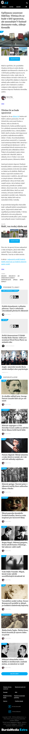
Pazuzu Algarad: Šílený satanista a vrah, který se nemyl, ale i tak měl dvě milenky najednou (15, 457)
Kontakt (5, 692)
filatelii (13, 725)
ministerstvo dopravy (8, 278)
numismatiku (19, 725)
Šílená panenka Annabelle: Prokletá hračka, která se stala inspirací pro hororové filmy (14, 515)
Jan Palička (8, 314)
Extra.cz (13, 722)
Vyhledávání (27, 3)
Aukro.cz (14, 724)
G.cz (16, 718)
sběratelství (8, 725)
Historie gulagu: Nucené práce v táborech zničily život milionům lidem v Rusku (15, 486)
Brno (21, 279)
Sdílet (2, 103)
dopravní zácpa (6, 279)
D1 (18, 276)
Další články (14, 673)
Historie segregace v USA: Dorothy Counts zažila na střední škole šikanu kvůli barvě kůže (15, 428)
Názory (18, 7)
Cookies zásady (19, 701)
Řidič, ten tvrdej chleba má (14, 226)
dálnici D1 (16, 116)
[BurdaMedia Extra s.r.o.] (14, 730)
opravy (4, 281)
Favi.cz (19, 722)
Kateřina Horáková (9, 345)
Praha (15, 279)
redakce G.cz (5, 372)
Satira (11, 7)
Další (25, 6)
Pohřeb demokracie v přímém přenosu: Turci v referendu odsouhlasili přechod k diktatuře (15, 308)
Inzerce (5, 701)
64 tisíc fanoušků (16, 706)
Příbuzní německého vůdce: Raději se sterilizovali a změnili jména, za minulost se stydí (14, 662)
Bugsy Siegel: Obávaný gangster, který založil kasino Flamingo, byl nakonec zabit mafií (15, 545)
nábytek (24, 722)
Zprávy (4, 7)
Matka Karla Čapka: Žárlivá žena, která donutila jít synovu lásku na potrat (15, 632)
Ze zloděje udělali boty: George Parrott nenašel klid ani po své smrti (14, 398)
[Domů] (4, 2)
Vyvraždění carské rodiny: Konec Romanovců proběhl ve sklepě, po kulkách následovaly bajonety (15, 603)
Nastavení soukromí (20, 687)
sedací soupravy (7, 724)
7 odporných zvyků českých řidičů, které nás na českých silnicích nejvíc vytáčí (13, 262)
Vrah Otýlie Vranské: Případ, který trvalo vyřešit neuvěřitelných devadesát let (13, 574)
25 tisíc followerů (16, 711)
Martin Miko (9, 97)
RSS (16, 692)
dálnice (4, 276)
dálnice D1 (12, 276)
